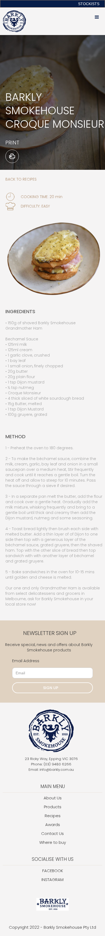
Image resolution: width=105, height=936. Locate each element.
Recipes (53, 815)
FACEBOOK (52, 870)
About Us (53, 798)
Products (52, 807)
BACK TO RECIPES (21, 179)
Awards (52, 824)
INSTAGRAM (52, 879)
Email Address (25, 661)
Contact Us (52, 833)
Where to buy (52, 842)
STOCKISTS (88, 4)
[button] (97, 17)
